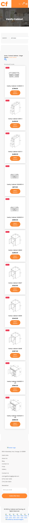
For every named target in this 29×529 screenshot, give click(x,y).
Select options (15, 92)
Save (8, 67)
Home (6, 55)
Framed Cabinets (13, 55)
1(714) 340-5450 (7, 479)
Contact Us (5, 464)
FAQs (3, 466)
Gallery (4, 469)
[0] (23, 4)
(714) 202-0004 (6, 482)
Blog (3, 461)
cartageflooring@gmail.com (10, 476)
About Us (4, 458)
